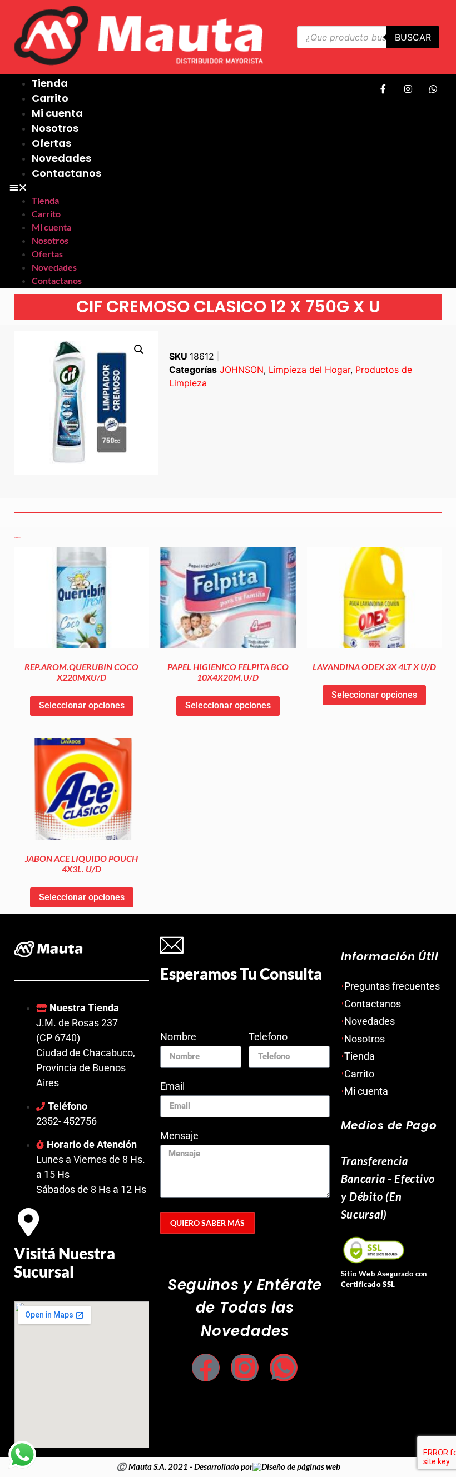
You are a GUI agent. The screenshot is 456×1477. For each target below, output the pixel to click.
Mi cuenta (57, 113)
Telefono (268, 1037)
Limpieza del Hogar (309, 369)
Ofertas (51, 143)
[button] (185, 187)
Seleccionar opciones (82, 705)
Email (172, 1086)
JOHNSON (242, 369)
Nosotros (55, 128)
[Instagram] (408, 88)
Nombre (178, 1037)
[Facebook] (383, 88)
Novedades (61, 158)
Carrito (50, 98)
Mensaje (179, 1136)
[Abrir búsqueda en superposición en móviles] (368, 37)
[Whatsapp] (433, 88)
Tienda (50, 83)
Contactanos (66, 173)
